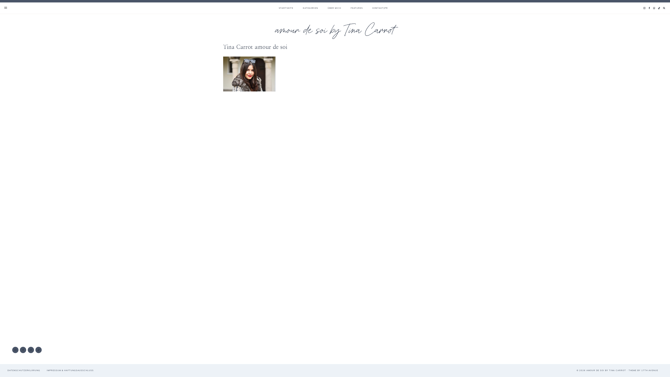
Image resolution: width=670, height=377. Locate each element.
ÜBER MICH (334, 8)
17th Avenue (649, 370)
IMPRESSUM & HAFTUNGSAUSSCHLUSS (70, 370)
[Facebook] (649, 8)
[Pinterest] (654, 8)
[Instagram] (644, 8)
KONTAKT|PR (380, 8)
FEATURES (357, 8)
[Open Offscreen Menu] (5, 8)
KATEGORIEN (310, 8)
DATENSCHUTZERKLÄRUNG (24, 370)
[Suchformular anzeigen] (664, 8)
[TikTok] (659, 8)
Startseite (286, 8)
